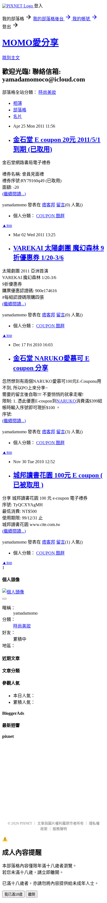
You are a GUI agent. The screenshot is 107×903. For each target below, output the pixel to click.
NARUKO (66, 401)
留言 (60, 204)
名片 (17, 116)
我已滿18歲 (13, 894)
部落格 (19, 110)
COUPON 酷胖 (50, 215)
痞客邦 (48, 204)
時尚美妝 (47, 92)
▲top (7, 225)
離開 (31, 894)
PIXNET (26, 823)
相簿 (17, 103)
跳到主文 (11, 57)
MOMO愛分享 (30, 42)
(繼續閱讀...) (14, 194)
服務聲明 (60, 829)
